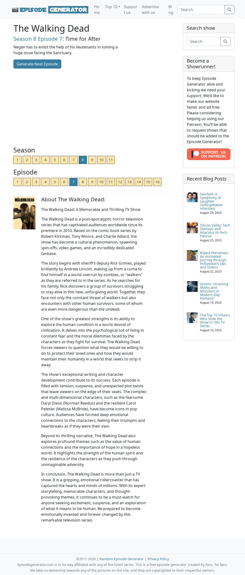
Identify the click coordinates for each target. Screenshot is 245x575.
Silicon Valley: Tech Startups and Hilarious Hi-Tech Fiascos (215, 230)
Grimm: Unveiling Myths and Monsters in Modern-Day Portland (214, 291)
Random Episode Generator (122, 559)
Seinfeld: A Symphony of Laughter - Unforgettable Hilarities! (211, 201)
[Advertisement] (93, 107)
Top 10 (111, 6)
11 (111, 159)
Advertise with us (150, 9)
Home (97, 9)
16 (157, 181)
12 (120, 181)
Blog (170, 9)
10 (101, 159)
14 (139, 181)
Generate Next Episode (37, 64)
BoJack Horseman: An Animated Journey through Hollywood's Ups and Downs (214, 259)
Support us (130, 9)
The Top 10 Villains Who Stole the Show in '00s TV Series (215, 320)
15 (148, 181)
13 (129, 181)
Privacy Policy (158, 559)
